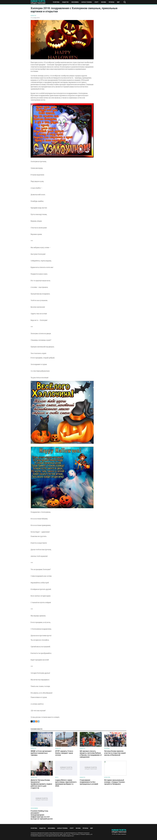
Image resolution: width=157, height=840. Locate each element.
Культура (107, 777)
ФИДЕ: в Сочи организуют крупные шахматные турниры (41, 753)
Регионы (111, 2)
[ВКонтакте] (34, 721)
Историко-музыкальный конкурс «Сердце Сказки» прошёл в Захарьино (114, 782)
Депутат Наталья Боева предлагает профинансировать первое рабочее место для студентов (41, 784)
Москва (103, 2)
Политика (56, 2)
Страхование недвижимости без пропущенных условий (89, 782)
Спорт (96, 2)
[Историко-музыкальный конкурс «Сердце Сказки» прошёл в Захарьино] (115, 775)
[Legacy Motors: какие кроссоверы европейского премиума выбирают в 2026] (66, 775)
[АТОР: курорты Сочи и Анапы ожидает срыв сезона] (66, 746)
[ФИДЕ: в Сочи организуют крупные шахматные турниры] (42, 746)
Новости (33, 15)
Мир (118, 2)
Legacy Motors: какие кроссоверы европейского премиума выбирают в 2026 (66, 783)
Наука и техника (86, 2)
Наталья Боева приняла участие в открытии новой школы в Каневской (115, 753)
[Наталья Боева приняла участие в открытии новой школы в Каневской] (115, 746)
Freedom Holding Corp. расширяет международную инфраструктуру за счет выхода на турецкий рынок (42, 815)
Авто (56, 777)
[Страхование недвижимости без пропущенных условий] (91, 775)
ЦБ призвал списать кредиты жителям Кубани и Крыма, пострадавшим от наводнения (91, 754)
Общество (65, 2)
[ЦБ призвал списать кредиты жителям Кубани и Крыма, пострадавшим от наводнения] (91, 746)
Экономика (75, 2)
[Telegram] (38, 721)
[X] (32, 721)
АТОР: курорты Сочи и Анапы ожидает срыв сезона (64, 753)
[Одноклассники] (36, 721)
